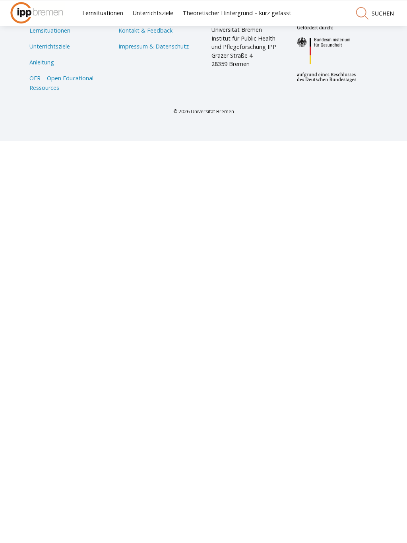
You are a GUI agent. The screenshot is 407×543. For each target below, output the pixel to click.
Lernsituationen (102, 13)
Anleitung (41, 62)
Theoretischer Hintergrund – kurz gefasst (237, 13)
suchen (383, 13)
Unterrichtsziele (153, 13)
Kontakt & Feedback (145, 30)
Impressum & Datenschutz (153, 46)
